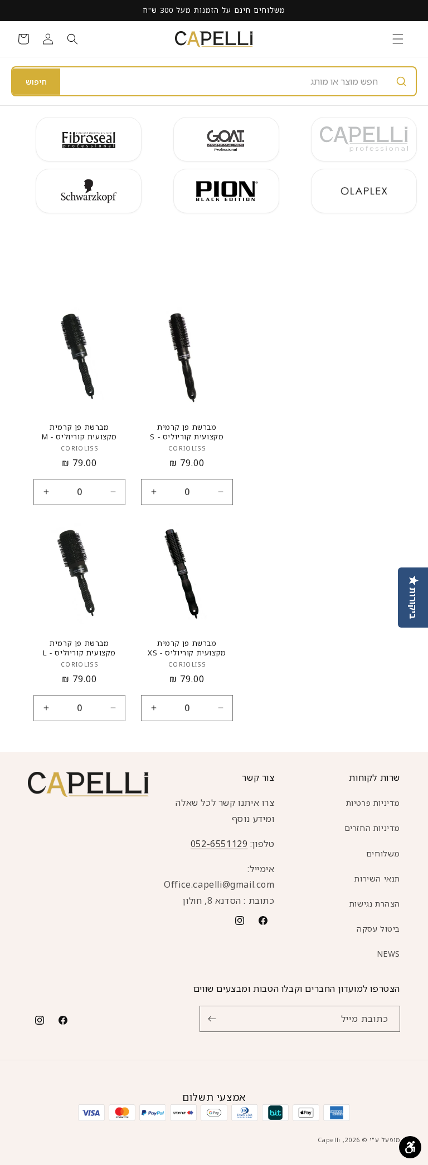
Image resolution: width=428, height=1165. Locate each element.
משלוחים (383, 853)
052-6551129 (219, 844)
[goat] (226, 139)
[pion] (226, 191)
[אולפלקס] (364, 191)
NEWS (388, 953)
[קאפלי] (364, 139)
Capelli (329, 1139)
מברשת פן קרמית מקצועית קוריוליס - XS (187, 648)
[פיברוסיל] (89, 139)
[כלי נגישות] (410, 1147)
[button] (398, 39)
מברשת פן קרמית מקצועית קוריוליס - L (79, 648)
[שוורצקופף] (89, 191)
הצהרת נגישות (374, 903)
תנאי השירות (377, 878)
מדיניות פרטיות (373, 802)
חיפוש (36, 81)
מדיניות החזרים (372, 828)
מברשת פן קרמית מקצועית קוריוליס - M (79, 432)
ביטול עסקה (378, 928)
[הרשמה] (212, 1019)
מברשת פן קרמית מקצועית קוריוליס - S (186, 432)
